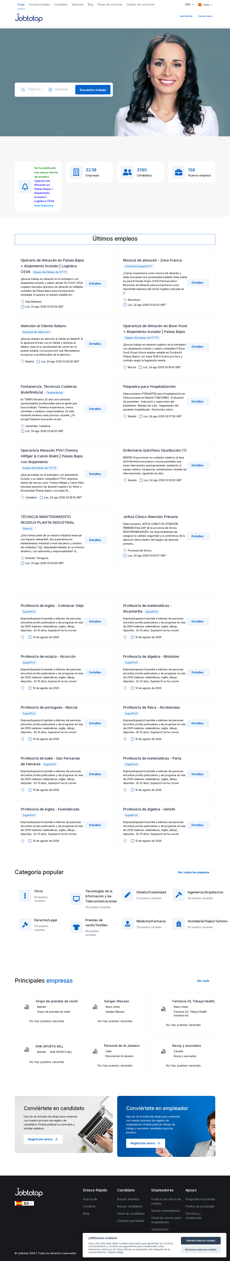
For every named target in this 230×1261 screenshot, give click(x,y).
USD (188, 4)
